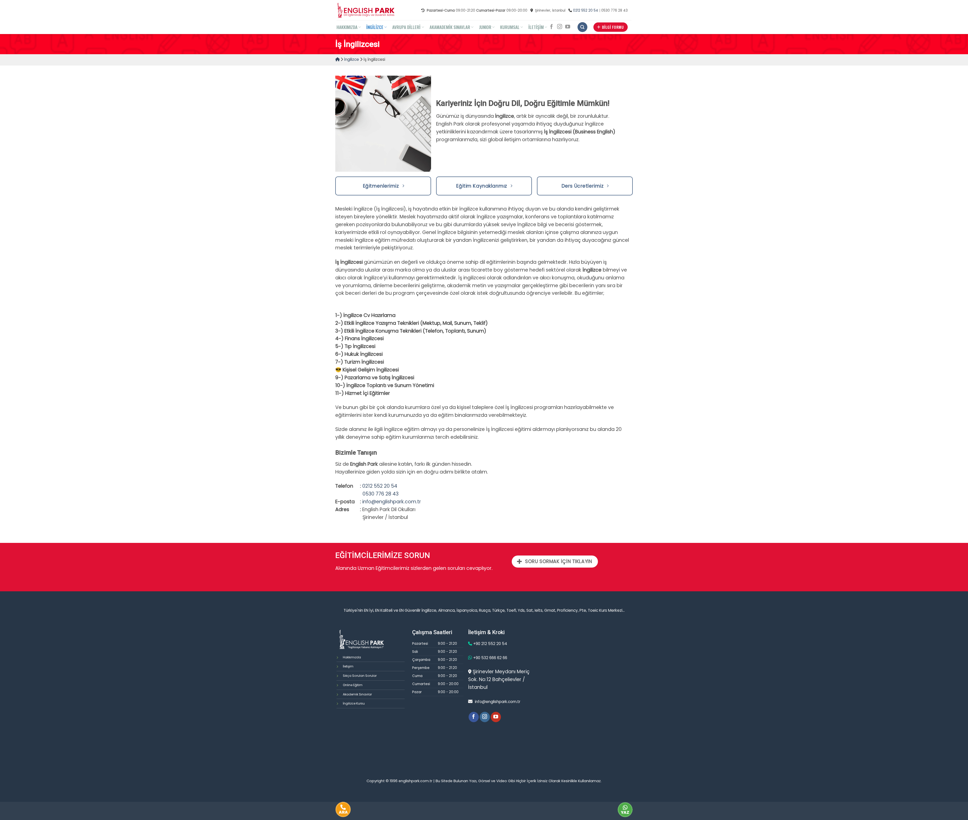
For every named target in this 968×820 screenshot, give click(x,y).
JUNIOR (485, 27)
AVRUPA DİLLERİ (406, 27)
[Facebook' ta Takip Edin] (551, 27)
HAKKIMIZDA (347, 27)
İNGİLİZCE (374, 27)
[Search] (582, 27)
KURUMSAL (510, 27)
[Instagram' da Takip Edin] (559, 27)
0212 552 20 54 (585, 10)
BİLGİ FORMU (613, 27)
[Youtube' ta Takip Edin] (567, 27)
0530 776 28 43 (380, 493)
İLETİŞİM (536, 27)
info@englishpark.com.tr (391, 501)
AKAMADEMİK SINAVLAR (450, 27)
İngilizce (351, 59)
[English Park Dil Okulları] (366, 10)
